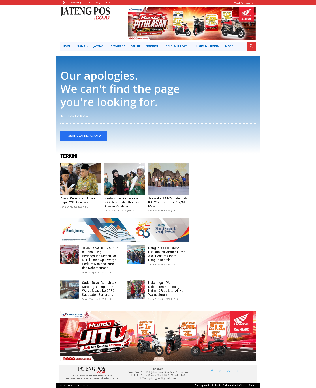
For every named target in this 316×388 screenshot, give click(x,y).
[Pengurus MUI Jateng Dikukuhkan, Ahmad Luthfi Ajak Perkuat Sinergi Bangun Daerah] (136, 254)
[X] (228, 371)
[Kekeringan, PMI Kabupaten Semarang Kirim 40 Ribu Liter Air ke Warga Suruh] (136, 289)
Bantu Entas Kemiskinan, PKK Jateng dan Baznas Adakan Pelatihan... (122, 202)
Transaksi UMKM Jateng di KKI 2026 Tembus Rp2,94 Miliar (167, 202)
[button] (251, 46)
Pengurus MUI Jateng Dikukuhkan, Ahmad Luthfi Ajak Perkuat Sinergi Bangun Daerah (166, 254)
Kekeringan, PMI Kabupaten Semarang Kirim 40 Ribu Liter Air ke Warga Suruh (165, 288)
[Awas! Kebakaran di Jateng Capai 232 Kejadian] (80, 179)
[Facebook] (212, 371)
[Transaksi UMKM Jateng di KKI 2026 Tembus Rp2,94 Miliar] (168, 179)
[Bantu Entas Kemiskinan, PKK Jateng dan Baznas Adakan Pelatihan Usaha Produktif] (124, 179)
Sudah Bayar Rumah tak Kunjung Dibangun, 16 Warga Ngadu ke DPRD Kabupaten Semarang (99, 288)
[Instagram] (220, 371)
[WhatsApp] (237, 371)
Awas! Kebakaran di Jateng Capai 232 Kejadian (79, 200)
